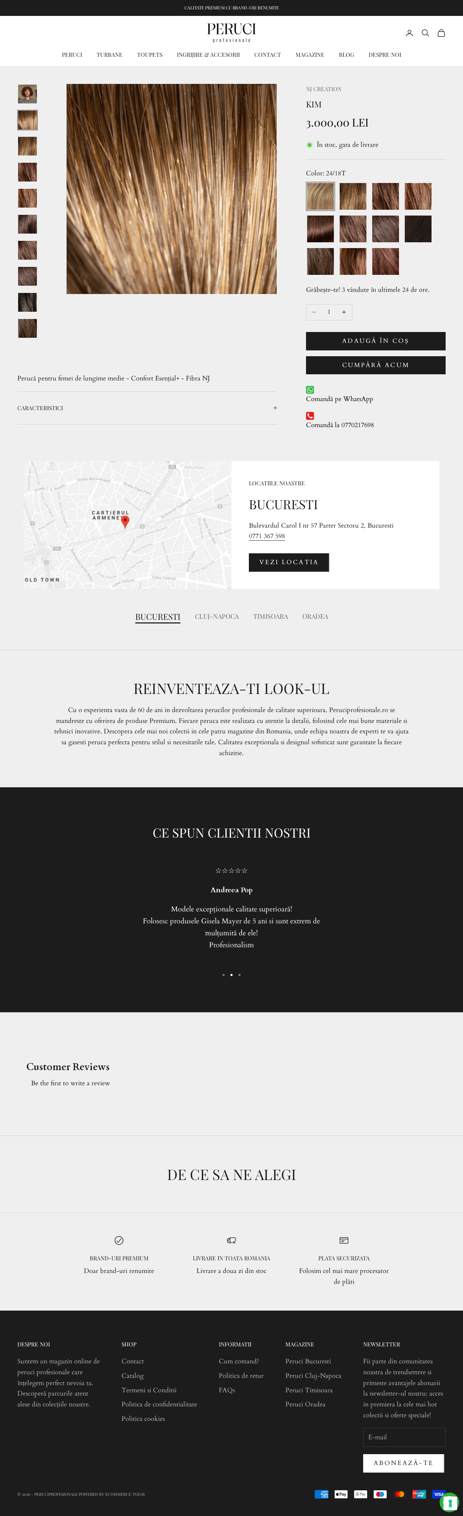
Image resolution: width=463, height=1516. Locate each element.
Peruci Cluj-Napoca (313, 1375)
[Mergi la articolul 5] (27, 198)
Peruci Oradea (305, 1404)
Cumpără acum (375, 365)
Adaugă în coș (375, 341)
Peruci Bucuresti (308, 1361)
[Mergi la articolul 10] (27, 328)
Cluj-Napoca (217, 616)
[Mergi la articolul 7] (27, 250)
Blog (346, 54)
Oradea (315, 616)
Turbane (110, 54)
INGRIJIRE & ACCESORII (208, 54)
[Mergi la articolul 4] (27, 172)
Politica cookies (143, 1418)
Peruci (72, 54)
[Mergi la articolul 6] (27, 224)
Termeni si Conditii (149, 1390)
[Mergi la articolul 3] (27, 146)
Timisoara (270, 616)
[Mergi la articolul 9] (27, 302)
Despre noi (385, 54)
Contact (267, 54)
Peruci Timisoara (309, 1390)
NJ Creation (323, 89)
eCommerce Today (125, 1494)
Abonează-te (404, 1463)
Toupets (149, 54)
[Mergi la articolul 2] (27, 120)
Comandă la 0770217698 (340, 425)
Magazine (310, 54)
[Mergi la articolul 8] (27, 276)
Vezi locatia (289, 562)
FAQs (227, 1390)
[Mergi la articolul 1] (27, 94)
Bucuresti (157, 616)
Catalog (133, 1375)
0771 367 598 (267, 536)
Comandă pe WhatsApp (339, 399)
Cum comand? (239, 1361)
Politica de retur (241, 1375)
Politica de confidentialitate (159, 1404)
